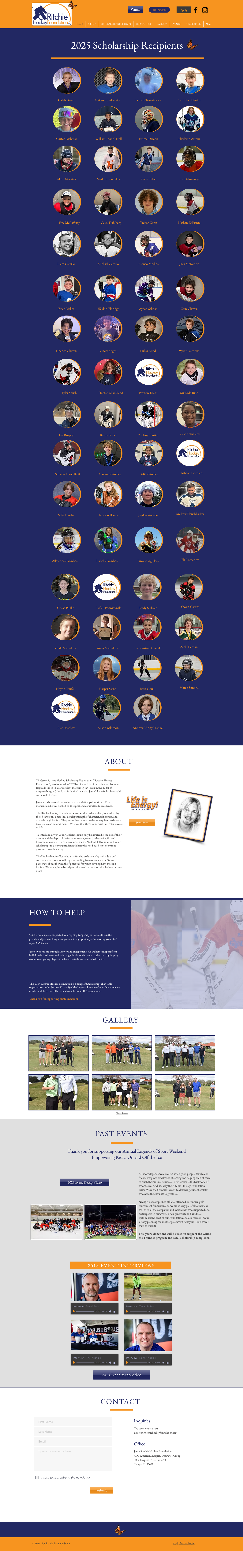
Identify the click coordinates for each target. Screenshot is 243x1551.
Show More (122, 1113)
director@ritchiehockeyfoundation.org (155, 1432)
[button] (58, 1053)
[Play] (74, 1311)
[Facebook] (196, 10)
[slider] (115, 1312)
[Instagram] (205, 10)
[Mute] (110, 1311)
